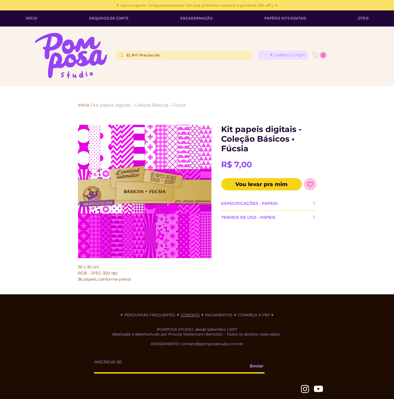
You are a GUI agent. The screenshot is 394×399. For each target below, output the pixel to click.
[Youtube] (318, 388)
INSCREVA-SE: (108, 362)
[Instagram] (305, 388)
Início (83, 105)
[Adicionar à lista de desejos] (310, 184)
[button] (319, 55)
